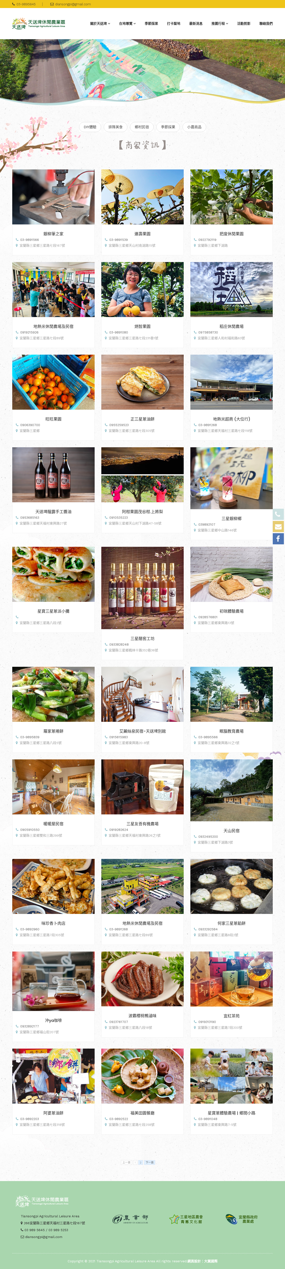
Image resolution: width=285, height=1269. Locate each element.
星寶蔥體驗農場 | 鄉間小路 (231, 1113)
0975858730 (208, 332)
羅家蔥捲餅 (53, 731)
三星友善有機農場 (142, 824)
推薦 (218, 24)
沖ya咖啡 (53, 1020)
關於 (98, 24)
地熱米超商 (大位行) (231, 419)
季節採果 (168, 127)
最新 (196, 24)
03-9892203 (29, 1119)
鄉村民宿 (142, 127)
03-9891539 (118, 240)
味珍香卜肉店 (53, 923)
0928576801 (208, 617)
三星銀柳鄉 (232, 518)
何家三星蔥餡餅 (232, 923)
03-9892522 (118, 1119)
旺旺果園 (53, 419)
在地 (125, 24)
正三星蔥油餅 (142, 419)
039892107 (206, 525)
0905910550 (30, 830)
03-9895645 (26, 4)
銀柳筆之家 (53, 234)
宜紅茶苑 (232, 1016)
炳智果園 (142, 326)
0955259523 (119, 425)
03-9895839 (29, 737)
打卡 (173, 24)
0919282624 (118, 830)
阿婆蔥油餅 (53, 1113)
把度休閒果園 (232, 234)
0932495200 (208, 837)
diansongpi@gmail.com (73, 4)
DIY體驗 (90, 127)
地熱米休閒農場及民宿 (53, 326)
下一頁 (150, 1162)
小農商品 (194, 127)
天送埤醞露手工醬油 (53, 512)
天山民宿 (232, 831)
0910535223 (118, 518)
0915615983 (118, 737)
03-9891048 (207, 1119)
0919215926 (29, 332)
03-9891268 (207, 425)
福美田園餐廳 (142, 1113)
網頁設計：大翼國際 (202, 1261)
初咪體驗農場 (232, 611)
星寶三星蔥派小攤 (53, 611)
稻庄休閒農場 (232, 326)
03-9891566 (29, 240)
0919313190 (207, 1022)
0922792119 (207, 240)
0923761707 (118, 1022)
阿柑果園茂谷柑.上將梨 (142, 512)
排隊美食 (115, 127)
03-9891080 (118, 332)
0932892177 (29, 1026)
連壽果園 (142, 234)
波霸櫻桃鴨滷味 (142, 1016)
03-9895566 (208, 737)
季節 (151, 24)
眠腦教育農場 (232, 731)
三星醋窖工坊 (142, 638)
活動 (243, 24)
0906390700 (30, 425)
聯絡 (266, 24)
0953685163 (29, 518)
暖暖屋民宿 (53, 824)
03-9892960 (29, 929)
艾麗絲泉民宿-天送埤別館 (142, 731)
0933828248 (119, 645)
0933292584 (208, 929)
